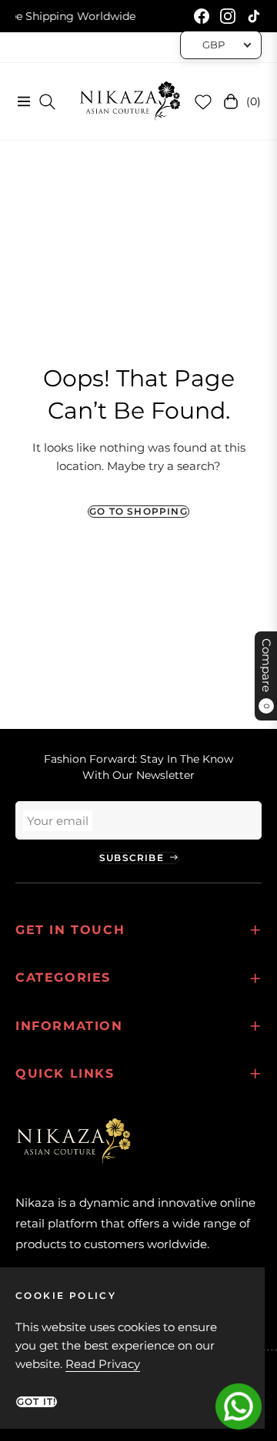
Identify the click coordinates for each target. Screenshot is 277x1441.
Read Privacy (102, 1364)
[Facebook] (201, 16)
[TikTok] (254, 16)
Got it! (36, 1401)
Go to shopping (138, 511)
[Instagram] (227, 16)
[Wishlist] (203, 101)
